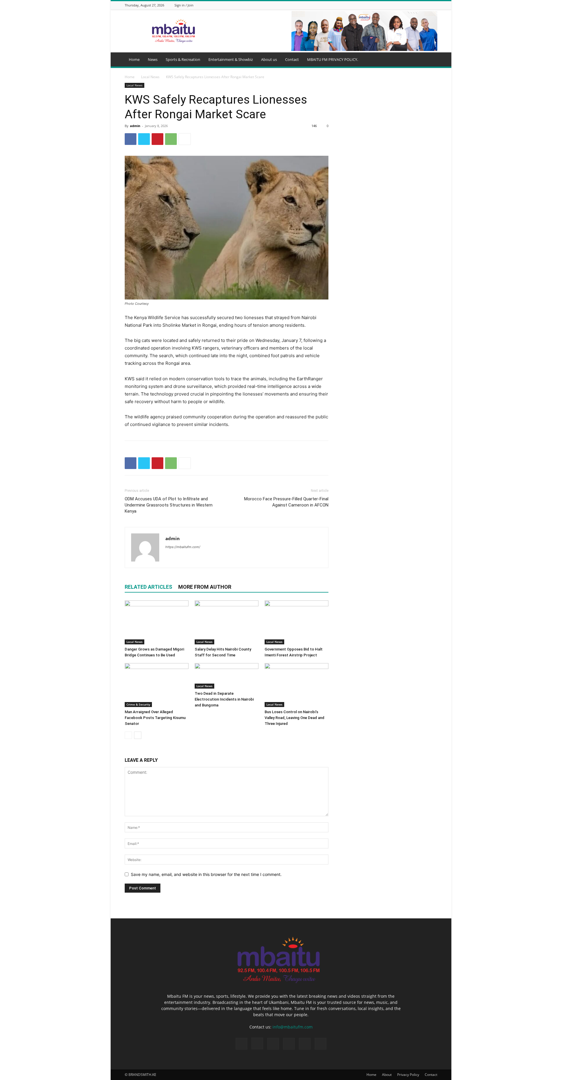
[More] (185, 139)
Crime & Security (138, 704)
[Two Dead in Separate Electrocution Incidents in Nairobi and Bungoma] (226, 676)
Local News (150, 76)
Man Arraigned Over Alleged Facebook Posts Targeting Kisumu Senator (155, 718)
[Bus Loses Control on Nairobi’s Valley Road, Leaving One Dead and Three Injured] (296, 685)
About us (269, 59)
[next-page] (137, 735)
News (152, 59)
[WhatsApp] (427, 5)
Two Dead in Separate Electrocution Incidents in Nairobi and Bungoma (224, 699)
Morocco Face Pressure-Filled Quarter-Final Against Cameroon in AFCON (286, 502)
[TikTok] (412, 5)
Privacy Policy (408, 1074)
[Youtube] (434, 5)
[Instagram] (405, 5)
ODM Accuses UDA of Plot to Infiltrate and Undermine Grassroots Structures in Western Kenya (169, 505)
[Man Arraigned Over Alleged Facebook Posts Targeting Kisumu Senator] (157, 685)
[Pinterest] (157, 139)
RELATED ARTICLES (148, 587)
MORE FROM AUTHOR (204, 587)
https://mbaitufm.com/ (182, 547)
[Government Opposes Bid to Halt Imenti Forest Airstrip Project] (296, 622)
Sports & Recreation (183, 59)
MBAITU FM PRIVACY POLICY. (332, 59)
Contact (292, 59)
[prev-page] (128, 735)
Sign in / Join (183, 5)
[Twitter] (419, 5)
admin (135, 126)
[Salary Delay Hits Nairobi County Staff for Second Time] (226, 622)
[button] (430, 60)
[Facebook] (397, 5)
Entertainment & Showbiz (230, 59)
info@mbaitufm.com (293, 1027)
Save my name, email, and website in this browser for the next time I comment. (206, 874)
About (387, 1074)
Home (134, 59)
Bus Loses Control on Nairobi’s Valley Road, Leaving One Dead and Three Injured (294, 718)
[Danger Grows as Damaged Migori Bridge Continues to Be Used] (157, 622)
